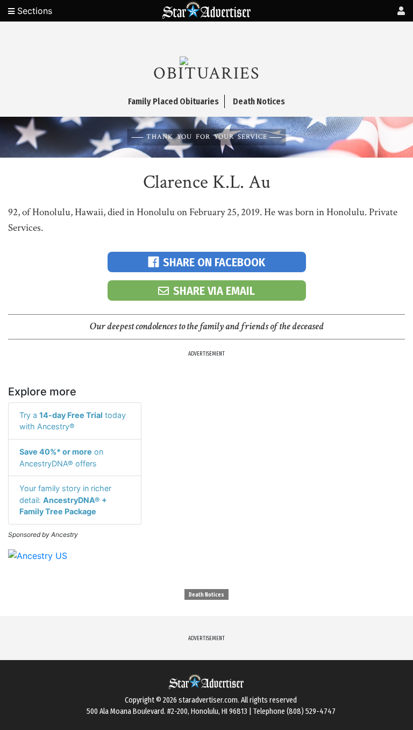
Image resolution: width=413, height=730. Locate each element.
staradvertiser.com (208, 700)
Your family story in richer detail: (65, 500)
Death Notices (206, 595)
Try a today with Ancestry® (72, 420)
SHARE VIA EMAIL (214, 291)
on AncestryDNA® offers (61, 457)
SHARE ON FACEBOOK (214, 262)
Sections (33, 10)
